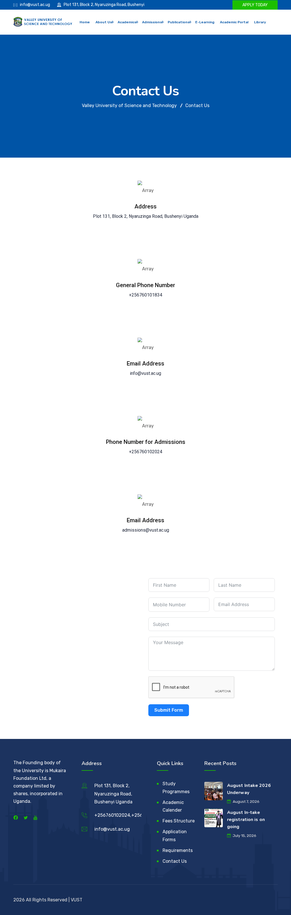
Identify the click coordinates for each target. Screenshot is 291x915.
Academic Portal (234, 22)
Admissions (152, 22)
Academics (127, 22)
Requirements (178, 850)
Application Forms (175, 835)
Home (85, 22)
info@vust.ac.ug (35, 4)
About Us (103, 22)
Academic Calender (173, 806)
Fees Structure (179, 821)
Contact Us (175, 861)
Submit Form (168, 710)
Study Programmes (176, 787)
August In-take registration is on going (246, 819)
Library (260, 22)
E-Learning (204, 22)
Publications (179, 22)
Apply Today (255, 5)
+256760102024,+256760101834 (130, 815)
